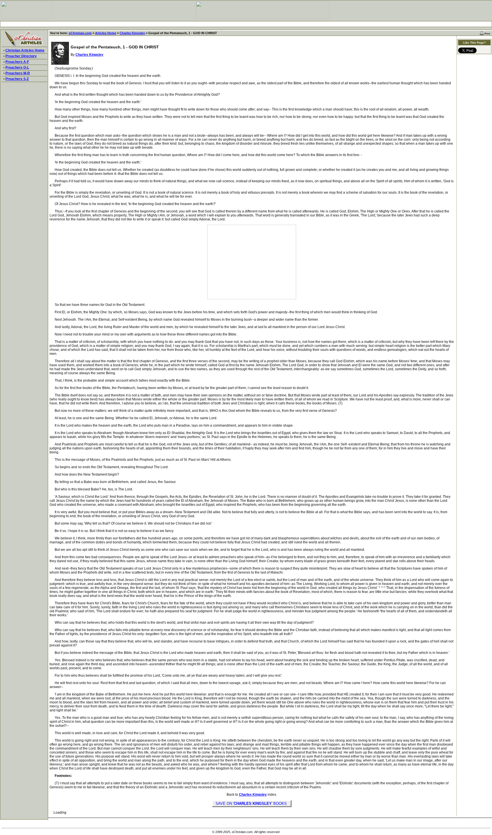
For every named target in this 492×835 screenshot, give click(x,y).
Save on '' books (251, 803)
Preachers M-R (17, 73)
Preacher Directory (21, 56)
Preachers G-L (17, 67)
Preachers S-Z (17, 79)
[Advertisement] (246, 24)
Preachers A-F (17, 62)
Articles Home (105, 33)
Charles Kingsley (132, 33)
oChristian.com (80, 33)
